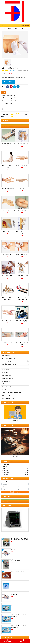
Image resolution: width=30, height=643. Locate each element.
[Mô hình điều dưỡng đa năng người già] (8, 289)
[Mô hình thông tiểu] (8, 334)
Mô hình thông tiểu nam (22, 254)
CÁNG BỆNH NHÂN (16, 560)
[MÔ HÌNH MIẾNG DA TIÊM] (8, 135)
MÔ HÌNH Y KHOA (6, 361)
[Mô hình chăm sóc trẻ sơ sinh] (8, 180)
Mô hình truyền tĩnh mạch (8, 320)
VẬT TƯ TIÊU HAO (6, 389)
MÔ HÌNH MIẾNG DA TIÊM (8, 143)
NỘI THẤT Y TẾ (5, 369)
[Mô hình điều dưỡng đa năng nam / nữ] (21, 267)
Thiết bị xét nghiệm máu (7, 378)
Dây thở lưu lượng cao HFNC (18, 571)
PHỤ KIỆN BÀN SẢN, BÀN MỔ (9, 398)
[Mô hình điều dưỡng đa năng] (8, 157)
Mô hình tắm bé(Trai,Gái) (22, 165)
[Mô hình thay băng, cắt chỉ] (8, 202)
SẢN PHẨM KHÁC (6, 395)
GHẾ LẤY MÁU (5, 384)
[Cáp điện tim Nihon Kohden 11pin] (6, 607)
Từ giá (3, 486)
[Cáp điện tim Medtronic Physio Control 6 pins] (6, 618)
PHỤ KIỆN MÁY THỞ (7, 372)
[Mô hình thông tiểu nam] (21, 246)
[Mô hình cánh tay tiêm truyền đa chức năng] (21, 289)
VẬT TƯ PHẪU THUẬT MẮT (8, 358)
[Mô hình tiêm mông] (8, 223)
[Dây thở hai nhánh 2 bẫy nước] (6, 586)
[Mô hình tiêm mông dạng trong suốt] (21, 135)
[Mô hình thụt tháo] (21, 202)
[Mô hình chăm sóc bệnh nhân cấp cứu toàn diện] (21, 312)
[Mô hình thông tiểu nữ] (8, 246)
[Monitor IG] (15, 519)
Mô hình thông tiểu (8, 342)
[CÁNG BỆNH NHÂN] (6, 564)
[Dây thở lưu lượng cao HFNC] (6, 575)
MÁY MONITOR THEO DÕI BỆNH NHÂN (11, 392)
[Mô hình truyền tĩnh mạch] (8, 312)
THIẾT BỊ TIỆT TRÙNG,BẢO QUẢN (10, 367)
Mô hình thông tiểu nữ (8, 254)
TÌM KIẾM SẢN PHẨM (15, 492)
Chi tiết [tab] (3, 92)
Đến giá (17, 486)
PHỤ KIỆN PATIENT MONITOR (9, 364)
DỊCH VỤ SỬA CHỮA (7, 387)
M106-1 (22, 188)
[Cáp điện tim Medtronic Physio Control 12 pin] (6, 629)
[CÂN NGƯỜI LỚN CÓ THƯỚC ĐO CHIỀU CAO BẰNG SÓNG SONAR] (6, 542)
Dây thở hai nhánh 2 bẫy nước (18, 582)
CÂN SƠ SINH (14, 549)
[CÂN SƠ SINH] (6, 553)
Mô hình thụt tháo (22, 210)
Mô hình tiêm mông (8, 231)
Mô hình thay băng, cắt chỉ (8, 210)
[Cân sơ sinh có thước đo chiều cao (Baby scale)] (6, 597)
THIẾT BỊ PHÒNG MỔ (7, 355)
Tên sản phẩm (5, 481)
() (25, 25)
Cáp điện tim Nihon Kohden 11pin (19, 604)
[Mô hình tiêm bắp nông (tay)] (21, 223)
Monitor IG (4, 533)
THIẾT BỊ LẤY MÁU (6, 375)
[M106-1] (21, 180)
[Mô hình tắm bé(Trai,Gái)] (21, 157)
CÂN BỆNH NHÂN (6, 381)
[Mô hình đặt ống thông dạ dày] (8, 267)
